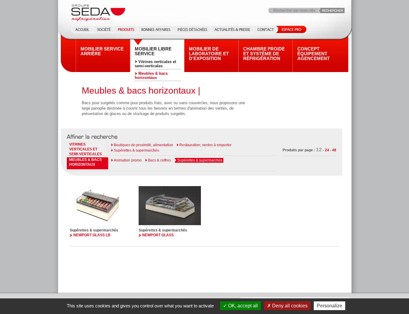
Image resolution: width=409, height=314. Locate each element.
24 (327, 150)
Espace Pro (290, 29)
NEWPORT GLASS (158, 235)
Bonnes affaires (155, 29)
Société (104, 29)
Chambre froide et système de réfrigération (264, 54)
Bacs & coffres (159, 160)
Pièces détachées (192, 29)
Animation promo (128, 160)
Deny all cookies (289, 305)
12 (319, 149)
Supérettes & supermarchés (136, 150)
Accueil (80, 29)
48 (334, 150)
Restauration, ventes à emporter (205, 145)
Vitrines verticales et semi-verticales (155, 63)
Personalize (329, 305)
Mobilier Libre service (153, 51)
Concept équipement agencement (313, 54)
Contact (265, 29)
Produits (126, 29)
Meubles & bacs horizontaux (151, 75)
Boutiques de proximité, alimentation (143, 145)
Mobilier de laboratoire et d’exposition (209, 54)
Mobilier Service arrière (102, 51)
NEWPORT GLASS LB (91, 235)
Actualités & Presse (232, 29)
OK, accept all (242, 305)
